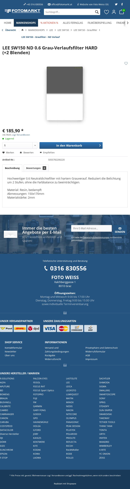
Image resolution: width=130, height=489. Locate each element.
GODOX (37, 414)
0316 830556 (68, 268)
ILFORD (37, 429)
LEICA (69, 386)
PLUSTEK (70, 429)
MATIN (69, 398)
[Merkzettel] (106, 12)
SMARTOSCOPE (107, 394)
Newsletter (10, 351)
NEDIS (69, 406)
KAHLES (37, 437)
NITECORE (71, 414)
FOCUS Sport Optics (43, 390)
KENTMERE (39, 441)
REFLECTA (71, 441)
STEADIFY (104, 406)
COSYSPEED (6, 426)
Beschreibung (12, 168)
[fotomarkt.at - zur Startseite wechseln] (22, 11)
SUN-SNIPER (105, 410)
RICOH (69, 445)
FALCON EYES (40, 378)
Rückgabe (50, 355)
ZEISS (102, 457)
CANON (4, 418)
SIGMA (102, 386)
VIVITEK (103, 437)
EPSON (3, 453)
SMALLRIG (104, 390)
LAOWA (37, 457)
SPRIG (102, 402)
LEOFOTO (71, 390)
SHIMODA (104, 382)
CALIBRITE (5, 406)
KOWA (36, 453)
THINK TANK (105, 426)
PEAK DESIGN (73, 426)
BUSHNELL (5, 402)
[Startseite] (22, 30)
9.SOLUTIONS (7, 378)
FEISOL (36, 382)
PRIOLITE (70, 437)
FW (34, 402)
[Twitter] (116, 4)
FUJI (35, 398)
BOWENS (5, 394)
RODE (69, 453)
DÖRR (3, 441)
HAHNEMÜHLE (40, 422)
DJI (1, 437)
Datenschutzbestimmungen (96, 237)
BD (1, 390)
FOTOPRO (38, 394)
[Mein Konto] (114, 12)
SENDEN (120, 232)
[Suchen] (97, 12)
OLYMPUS (71, 418)
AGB (87, 355)
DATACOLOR (6, 429)
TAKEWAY (104, 418)
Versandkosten (58, 475)
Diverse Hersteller (9, 433)
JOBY (35, 433)
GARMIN (37, 406)
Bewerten (28, 152)
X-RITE (102, 449)
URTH (102, 433)
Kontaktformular (13, 347)
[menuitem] (72, 12)
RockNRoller (72, 449)
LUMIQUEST (72, 394)
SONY (102, 398)
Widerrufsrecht (53, 359)
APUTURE (5, 386)
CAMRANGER (7, 414)
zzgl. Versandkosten (21, 134)
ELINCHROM (6, 449)
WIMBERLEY (105, 445)
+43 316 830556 (34, 4)
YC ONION (104, 453)
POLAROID (71, 433)
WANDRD (104, 441)
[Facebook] (122, 4)
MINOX (70, 402)
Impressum (91, 359)
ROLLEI (69, 457)
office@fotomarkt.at (61, 4)
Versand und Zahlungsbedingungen (57, 349)
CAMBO (4, 410)
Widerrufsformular (95, 351)
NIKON (69, 410)
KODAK (37, 449)
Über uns (10, 355)
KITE (35, 445)
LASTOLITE (71, 378)
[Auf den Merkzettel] (126, 63)
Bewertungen (35, 168)
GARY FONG (39, 410)
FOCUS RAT (39, 386)
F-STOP (3, 457)
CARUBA (4, 422)
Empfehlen (48, 152)
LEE (68, 382)
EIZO (2, 445)
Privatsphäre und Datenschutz (101, 347)
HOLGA (37, 426)
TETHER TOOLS (107, 422)
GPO (35, 418)
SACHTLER (104, 378)
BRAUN (4, 398)
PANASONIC (72, 422)
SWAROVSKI (105, 414)
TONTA (103, 429)
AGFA (3, 382)
